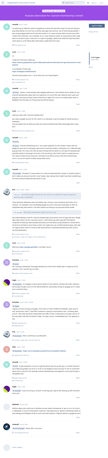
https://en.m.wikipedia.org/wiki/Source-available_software (44, 351)
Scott (17, 92)
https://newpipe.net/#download (24, 71)
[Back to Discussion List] (3, 3)
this (24, 336)
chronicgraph (19, 428)
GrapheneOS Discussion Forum (21, 2)
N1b (16, 366)
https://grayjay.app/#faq (28, 247)
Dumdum (18, 284)
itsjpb (17, 306)
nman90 (18, 173)
